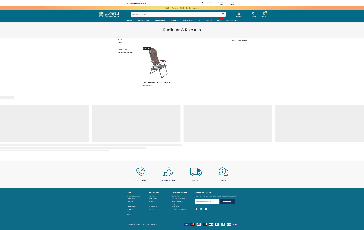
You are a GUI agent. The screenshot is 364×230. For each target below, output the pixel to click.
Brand (120, 39)
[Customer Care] (168, 171)
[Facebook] (196, 209)
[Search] (178, 14)
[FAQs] (224, 171)
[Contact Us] (140, 171)
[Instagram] (201, 209)
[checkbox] (126, 43)
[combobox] (176, 14)
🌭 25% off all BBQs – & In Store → (182, 8)
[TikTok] (206, 209)
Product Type (122, 49)
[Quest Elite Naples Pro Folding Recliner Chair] (158, 63)
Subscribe (227, 202)
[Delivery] (196, 171)
